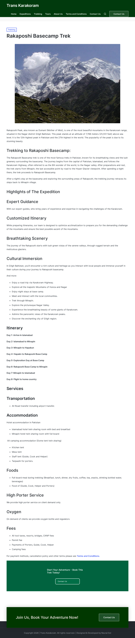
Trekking (11, 30)
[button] (118, 14)
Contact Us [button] (109, 617)
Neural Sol (106, 633)
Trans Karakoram (23, 5)
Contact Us (62, 581)
